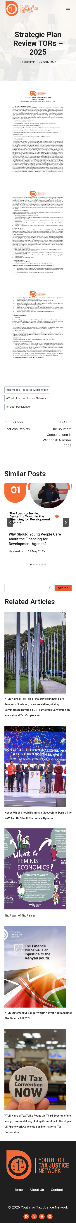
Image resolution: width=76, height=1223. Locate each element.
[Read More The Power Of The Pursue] (35, 869)
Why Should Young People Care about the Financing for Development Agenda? (35, 539)
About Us (37, 1189)
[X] (34, 1216)
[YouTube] (42, 1216)
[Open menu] (68, 8)
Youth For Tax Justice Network (26, 398)
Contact (57, 1189)
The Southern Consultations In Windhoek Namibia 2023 (57, 434)
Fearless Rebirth (17, 425)
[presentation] (38, 505)
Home (18, 1189)
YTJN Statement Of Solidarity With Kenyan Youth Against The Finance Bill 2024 (38, 1015)
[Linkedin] (50, 1216)
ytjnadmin (29, 61)
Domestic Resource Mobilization (27, 389)
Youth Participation (18, 406)
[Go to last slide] (10, 522)
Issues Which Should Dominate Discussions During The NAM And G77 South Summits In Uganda (38, 815)
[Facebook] (26, 1216)
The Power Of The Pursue (19, 916)
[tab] (31, 564)
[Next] (66, 522)
